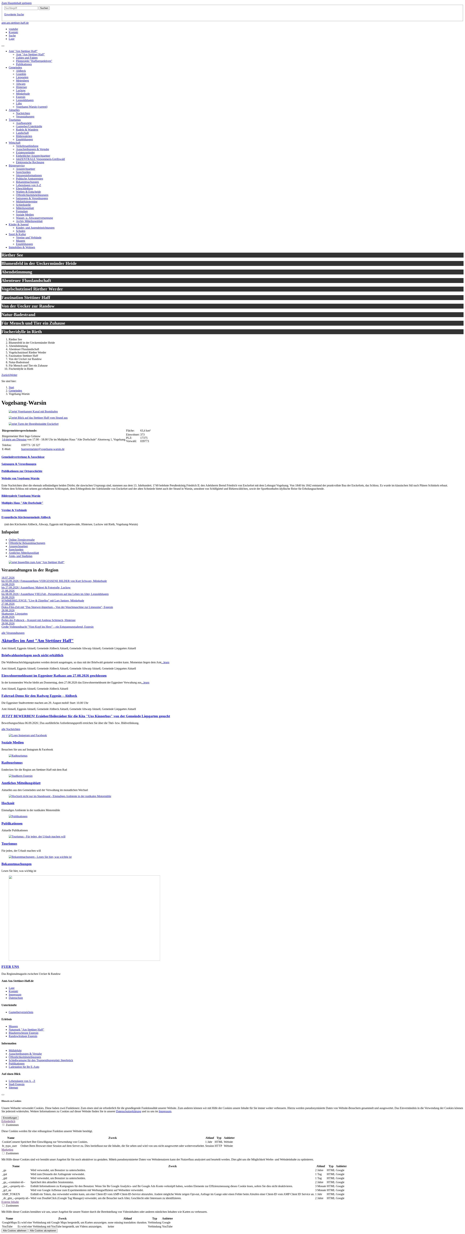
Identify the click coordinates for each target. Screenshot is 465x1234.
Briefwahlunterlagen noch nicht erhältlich (32, 655)
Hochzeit (7, 803)
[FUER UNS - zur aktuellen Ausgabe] (84, 959)
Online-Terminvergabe (22, 539)
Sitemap (13, 1087)
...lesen (165, 662)
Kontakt (13, 991)
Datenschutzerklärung (128, 1111)
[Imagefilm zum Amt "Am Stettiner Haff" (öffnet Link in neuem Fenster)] (36, 562)
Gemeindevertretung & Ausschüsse (23, 456)
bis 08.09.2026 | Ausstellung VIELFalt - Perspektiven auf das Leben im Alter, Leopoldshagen (55, 594)
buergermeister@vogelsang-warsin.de (42, 449)
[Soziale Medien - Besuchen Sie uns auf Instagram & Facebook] (28, 735)
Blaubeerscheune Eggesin (23, 1032)
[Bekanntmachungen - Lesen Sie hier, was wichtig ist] (40, 856)
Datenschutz (16, 997)
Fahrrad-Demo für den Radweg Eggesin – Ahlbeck (39, 696)
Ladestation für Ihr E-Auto (24, 1066)
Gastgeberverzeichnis (21, 1012)
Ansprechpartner (18, 546)
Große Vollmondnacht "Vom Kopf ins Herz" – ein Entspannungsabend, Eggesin (47, 626)
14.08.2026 (8, 584)
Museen (13, 1026)
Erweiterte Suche (14, 14)
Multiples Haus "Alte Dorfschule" (22, 502)
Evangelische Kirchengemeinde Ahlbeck (26, 517)
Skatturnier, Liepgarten (14, 613)
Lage (12, 988)
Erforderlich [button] (8, 1121)
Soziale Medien (12, 742)
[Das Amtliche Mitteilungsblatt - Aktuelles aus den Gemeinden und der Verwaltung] (21, 775)
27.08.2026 (8, 603)
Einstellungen (10, 1117)
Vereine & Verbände (14, 510)
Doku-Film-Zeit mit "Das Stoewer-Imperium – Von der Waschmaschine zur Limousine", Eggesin (57, 607)
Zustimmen (12, 1124)
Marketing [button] (7, 1149)
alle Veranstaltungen (13, 632)
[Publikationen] (18, 816)
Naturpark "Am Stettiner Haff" (26, 1029)
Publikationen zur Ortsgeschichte (21, 471)
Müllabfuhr (15, 1050)
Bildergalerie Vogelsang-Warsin (20, 495)
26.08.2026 (8, 597)
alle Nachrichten (10, 729)
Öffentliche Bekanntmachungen (27, 543)
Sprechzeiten (16, 549)
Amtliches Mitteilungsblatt (24, 552)
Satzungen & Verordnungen (18, 464)
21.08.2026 (8, 590)
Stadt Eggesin (17, 1084)
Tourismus (9, 843)
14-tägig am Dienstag (14, 439)
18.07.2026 (8, 577)
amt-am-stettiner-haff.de (15, 22)
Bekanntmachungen (16, 864)
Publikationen (12, 823)
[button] (5, 375)
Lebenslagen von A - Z (22, 1081)
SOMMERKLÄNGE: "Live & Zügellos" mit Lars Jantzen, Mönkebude (42, 600)
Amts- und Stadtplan (20, 556)
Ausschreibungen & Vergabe (25, 1053)
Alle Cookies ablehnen (14, 1230)
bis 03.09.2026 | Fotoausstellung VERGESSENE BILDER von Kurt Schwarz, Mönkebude (54, 580)
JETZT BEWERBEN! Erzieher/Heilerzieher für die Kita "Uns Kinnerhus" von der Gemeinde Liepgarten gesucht (85, 716)
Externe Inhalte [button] (10, 1201)
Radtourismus (12, 762)
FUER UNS (10, 967)
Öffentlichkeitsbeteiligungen (25, 1057)
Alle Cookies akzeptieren (43, 1230)
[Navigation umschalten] (2, 45)
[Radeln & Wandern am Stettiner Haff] (18, 755)
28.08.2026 (8, 610)
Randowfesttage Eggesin (23, 1036)
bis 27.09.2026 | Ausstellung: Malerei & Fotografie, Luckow (36, 587)
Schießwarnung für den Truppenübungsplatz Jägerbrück (41, 1060)
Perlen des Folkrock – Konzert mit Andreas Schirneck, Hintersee (38, 620)
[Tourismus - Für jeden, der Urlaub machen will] (37, 836)
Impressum (15, 994)
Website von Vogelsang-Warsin (20, 478)
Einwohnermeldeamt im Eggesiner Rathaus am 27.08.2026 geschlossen (54, 675)
